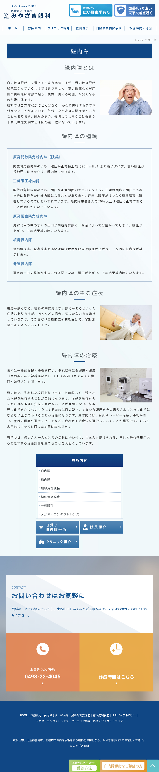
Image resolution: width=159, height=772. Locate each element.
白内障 (46, 471)
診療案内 (35, 715)
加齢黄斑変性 (50, 488)
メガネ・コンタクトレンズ (60, 514)
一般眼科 (47, 505)
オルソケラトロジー (124, 715)
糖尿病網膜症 (50, 497)
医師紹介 (98, 721)
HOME (139, 39)
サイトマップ (115, 721)
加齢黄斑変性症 (80, 715)
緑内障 (46, 479)
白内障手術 (51, 715)
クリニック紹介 (80, 721)
